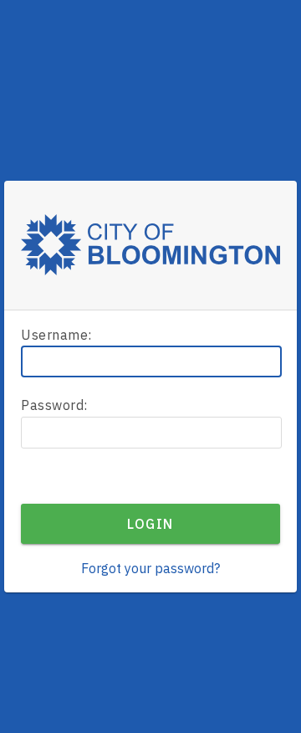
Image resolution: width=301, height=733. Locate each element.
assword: (54, 405)
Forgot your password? (150, 568)
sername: (56, 334)
